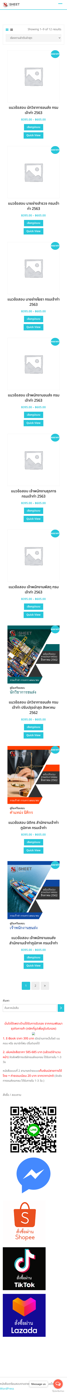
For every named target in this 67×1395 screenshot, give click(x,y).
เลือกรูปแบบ (33, 127)
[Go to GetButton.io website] (58, 1391)
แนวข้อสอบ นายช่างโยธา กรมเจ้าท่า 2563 (33, 302)
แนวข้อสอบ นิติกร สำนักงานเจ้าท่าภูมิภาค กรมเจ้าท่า (33, 825)
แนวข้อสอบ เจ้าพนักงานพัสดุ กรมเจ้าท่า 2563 (34, 589)
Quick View (33, 135)
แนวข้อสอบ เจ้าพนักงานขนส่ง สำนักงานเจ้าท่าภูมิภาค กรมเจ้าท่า (33, 940)
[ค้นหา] (61, 1008)
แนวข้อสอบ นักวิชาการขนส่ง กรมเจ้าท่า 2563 (33, 110)
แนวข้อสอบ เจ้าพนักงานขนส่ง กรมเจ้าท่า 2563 (33, 397)
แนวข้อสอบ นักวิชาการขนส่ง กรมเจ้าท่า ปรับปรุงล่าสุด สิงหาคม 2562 (33, 708)
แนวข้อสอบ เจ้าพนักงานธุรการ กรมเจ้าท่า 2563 (33, 493)
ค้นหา (6, 1001)
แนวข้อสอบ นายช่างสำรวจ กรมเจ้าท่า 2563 (33, 206)
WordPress (7, 1389)
